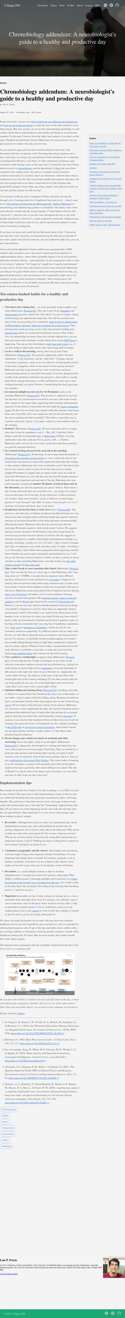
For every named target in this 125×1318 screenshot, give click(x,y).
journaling (65, 310)
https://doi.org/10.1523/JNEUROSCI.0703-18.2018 (36, 1033)
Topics (54, 5)
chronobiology (25, 168)
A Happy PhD (12, 5)
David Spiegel (66, 601)
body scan (15, 627)
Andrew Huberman (62, 203)
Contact (89, 5)
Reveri (26, 601)
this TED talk (14, 727)
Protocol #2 (24, 355)
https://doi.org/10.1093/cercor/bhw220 (24, 1060)
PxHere (21, 1013)
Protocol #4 (34, 428)
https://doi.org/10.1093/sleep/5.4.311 (38, 1043)
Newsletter (42, 5)
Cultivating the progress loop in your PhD (105, 206)
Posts (62, 5)
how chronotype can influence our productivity (54, 121)
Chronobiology (9, 1109)
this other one (32, 564)
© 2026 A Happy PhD (14, 1313)
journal (34, 910)
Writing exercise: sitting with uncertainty (104, 224)
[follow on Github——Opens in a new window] (118, 5)
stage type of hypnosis (16, 594)
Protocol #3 (33, 395)
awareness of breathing (35, 627)
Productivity (7, 1128)
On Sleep (93, 167)
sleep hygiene (11, 332)
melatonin (47, 668)
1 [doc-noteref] (73, 365)
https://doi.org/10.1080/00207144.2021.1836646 (33, 1078)
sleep (57, 168)
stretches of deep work (32, 458)
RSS (97, 5)
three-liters (50, 436)
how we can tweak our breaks (18, 125)
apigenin (67, 716)
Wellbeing (6, 1146)
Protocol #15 (49, 690)
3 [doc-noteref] (73, 600)
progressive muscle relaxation (40, 727)
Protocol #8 (63, 509)
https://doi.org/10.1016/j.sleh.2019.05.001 (26, 1102)
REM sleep (69, 340)
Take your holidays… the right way (103, 202)
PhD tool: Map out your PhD (100, 220)
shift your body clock (57, 344)
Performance (8, 1134)
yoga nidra (54, 579)
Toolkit (70, 5)
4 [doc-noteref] (25, 611)
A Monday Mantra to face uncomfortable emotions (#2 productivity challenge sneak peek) (105, 188)
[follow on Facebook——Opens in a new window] (106, 5)
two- (39, 436)
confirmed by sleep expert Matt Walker (29, 760)
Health (5, 1115)
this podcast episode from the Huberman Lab (29, 203)
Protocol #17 (11, 745)
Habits (5, 1140)
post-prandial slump (22, 653)
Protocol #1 (30, 310)
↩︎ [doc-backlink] (63, 1033)
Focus (4, 1122)
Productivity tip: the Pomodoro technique (105, 217)
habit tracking (12, 314)
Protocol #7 (24, 454)
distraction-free (13, 458)
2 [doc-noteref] (62, 464)
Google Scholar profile (9, 1273)
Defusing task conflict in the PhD (102, 164)
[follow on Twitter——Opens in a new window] (112, 5)
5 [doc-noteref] (47, 774)
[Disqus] (39, 1224)
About (80, 5)
